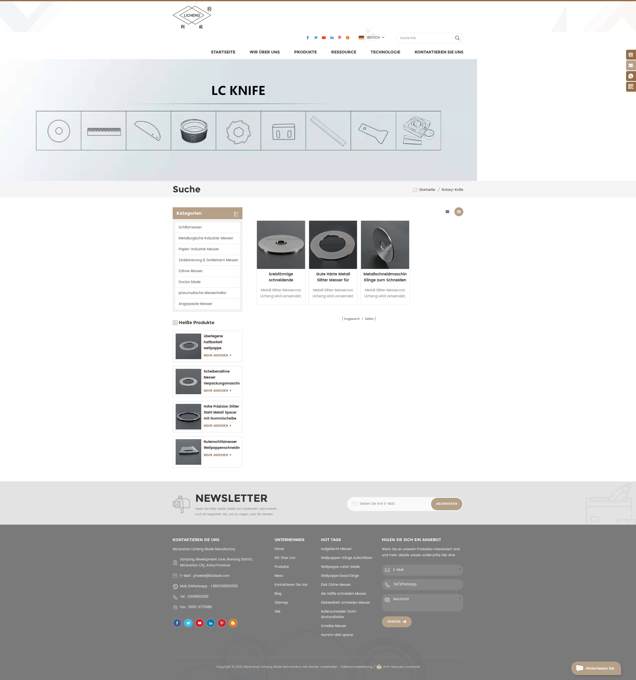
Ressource (343, 52)
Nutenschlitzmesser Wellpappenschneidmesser (221, 445)
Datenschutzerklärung (357, 667)
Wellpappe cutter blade (340, 567)
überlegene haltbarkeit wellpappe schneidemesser (217, 342)
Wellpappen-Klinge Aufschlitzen (346, 558)
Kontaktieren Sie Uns (439, 52)
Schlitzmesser (190, 227)
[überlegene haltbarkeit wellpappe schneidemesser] (188, 346)
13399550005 (198, 596)
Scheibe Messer (333, 626)
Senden (394, 621)
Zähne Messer (191, 271)
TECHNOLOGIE (385, 52)
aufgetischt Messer (336, 549)
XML (278, 611)
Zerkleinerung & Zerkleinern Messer (208, 260)
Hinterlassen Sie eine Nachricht (600, 670)
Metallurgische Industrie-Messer (206, 238)
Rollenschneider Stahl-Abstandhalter (339, 614)
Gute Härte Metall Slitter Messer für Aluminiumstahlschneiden (333, 277)
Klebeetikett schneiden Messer (345, 602)
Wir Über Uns (265, 52)
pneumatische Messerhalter (203, 293)
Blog (278, 593)
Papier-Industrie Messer (199, 249)
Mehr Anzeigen (216, 355)
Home (279, 549)
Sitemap (281, 602)
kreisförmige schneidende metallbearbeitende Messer (281, 277)
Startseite (223, 52)
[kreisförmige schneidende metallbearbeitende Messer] (281, 245)
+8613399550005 (224, 586)
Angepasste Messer (195, 304)
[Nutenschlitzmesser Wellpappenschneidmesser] (188, 452)
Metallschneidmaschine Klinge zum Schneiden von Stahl (385, 277)
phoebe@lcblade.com (211, 576)
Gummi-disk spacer (337, 635)
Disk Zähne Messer (336, 585)
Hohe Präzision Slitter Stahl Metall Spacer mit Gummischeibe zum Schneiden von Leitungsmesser (221, 413)
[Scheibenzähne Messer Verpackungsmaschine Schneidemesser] (188, 381)
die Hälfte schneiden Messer (343, 593)
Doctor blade (190, 282)
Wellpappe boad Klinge (340, 576)
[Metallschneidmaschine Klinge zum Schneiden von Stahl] (385, 245)
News (279, 576)
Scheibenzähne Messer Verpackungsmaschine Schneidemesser (221, 378)
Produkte (305, 52)
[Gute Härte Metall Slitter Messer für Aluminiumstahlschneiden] (333, 245)
